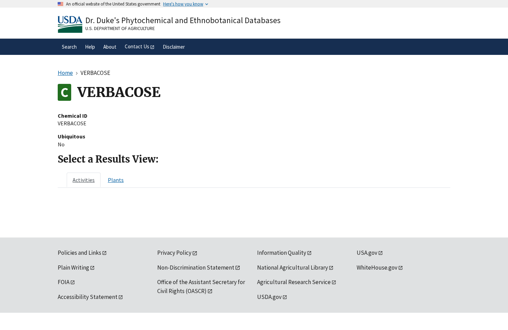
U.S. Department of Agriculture (120, 28)
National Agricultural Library (292, 267)
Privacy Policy (174, 252)
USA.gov (367, 252)
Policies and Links (79, 252)
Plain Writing (73, 267)
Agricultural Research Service (294, 282)
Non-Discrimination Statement (195, 267)
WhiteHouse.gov (377, 267)
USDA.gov (269, 297)
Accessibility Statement (87, 297)
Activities (84, 179)
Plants (116, 179)
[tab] (83, 180)
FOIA (63, 282)
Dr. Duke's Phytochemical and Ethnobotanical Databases (183, 20)
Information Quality (281, 252)
